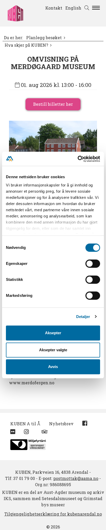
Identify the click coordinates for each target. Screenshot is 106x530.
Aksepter (53, 333)
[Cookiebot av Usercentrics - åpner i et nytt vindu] (77, 159)
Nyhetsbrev (61, 423)
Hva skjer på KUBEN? (26, 45)
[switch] (92, 263)
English (73, 8)
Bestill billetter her (53, 104)
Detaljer (83, 316)
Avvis (53, 366)
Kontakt (53, 8)
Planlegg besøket (44, 37)
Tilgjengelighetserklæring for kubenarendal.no (53, 514)
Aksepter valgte (53, 350)
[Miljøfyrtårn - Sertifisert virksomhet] (28, 443)
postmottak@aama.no (75, 478)
